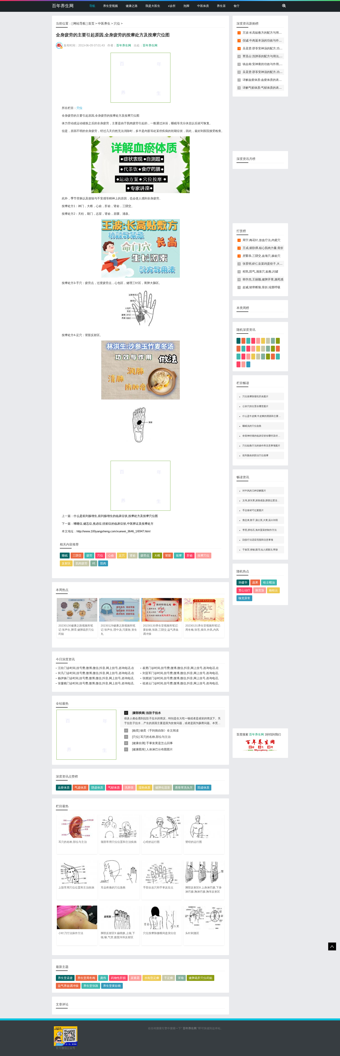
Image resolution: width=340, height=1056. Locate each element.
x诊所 (172, 5)
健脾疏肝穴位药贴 (200, 978)
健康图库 (139, 749)
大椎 (157, 555)
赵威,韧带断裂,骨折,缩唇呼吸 (261, 287)
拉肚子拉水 (153, 712)
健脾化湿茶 (162, 787)
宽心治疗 (244, 590)
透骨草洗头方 (184, 787)
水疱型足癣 (151, 978)
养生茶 (221, 5)
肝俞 (190, 555)
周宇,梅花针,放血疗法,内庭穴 (261, 240)
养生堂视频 (110, 5)
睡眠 (65, 555)
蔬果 (255, 582)
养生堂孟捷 (65, 978)
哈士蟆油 (269, 582)
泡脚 (186, 5)
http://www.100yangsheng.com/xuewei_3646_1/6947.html (113, 531)
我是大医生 (152, 5)
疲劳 (89, 555)
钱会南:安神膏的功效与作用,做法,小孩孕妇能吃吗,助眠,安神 (281, 64)
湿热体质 (144, 787)
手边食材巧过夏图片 (253, 510)
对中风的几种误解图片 (254, 490)
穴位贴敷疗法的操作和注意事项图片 (261, 445)
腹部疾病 (139, 712)
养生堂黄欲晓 (112, 985)
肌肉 (103, 563)
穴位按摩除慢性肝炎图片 (255, 396)
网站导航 (79, 23)
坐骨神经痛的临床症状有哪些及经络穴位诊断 (266, 435)
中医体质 (203, 5)
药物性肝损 (118, 978)
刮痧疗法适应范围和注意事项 (257, 539)
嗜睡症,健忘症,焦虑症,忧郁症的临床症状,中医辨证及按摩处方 (113, 523)
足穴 (122, 555)
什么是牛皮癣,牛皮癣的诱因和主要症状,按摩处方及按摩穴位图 (274, 416)
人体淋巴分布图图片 (159, 749)
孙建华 (242, 582)
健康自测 (139, 743)
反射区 (66, 563)
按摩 (179, 555)
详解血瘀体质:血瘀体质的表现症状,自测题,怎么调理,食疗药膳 (282, 79)
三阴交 (77, 555)
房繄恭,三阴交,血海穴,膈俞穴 (261, 255)
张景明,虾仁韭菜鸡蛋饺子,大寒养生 (265, 263)
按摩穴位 (203, 555)
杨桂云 (273, 590)
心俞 (111, 555)
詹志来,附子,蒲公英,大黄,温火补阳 (260, 520)
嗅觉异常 (244, 598)
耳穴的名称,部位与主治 (155, 736)
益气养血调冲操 (68, 985)
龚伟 (103, 978)
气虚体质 (80, 787)
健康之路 (132, 5)
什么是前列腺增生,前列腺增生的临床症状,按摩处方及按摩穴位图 (116, 516)
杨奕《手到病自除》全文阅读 (159, 730)
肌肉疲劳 (81, 563)
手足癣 (168, 978)
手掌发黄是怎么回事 (159, 743)
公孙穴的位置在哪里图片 (255, 406)
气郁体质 (114, 787)
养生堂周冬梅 (86, 978)
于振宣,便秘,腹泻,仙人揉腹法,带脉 (260, 549)
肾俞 (133, 555)
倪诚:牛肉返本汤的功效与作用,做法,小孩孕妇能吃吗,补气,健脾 (283, 40)
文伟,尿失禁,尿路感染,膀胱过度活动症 (262, 500)
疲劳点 (144, 555)
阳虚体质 (203, 787)
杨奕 (136, 730)
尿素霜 (135, 978)
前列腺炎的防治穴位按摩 (255, 455)
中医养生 (104, 23)
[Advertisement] (140, 77)
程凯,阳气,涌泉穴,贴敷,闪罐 (260, 271)
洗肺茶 (129, 787)
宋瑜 (181, 978)
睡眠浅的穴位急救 (251, 426)
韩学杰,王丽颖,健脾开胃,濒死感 (263, 279)
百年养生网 (63, 5)
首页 (91, 23)
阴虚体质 (97, 787)
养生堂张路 (90, 985)
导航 (92, 5)
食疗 (236, 5)
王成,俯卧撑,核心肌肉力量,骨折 (263, 248)
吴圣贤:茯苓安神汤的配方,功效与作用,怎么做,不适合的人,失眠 (283, 48)
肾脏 (168, 555)
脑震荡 (259, 590)
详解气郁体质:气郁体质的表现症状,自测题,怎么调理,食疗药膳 (282, 87)
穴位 (117, 23)
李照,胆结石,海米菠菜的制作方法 (259, 530)
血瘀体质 (64, 787)
